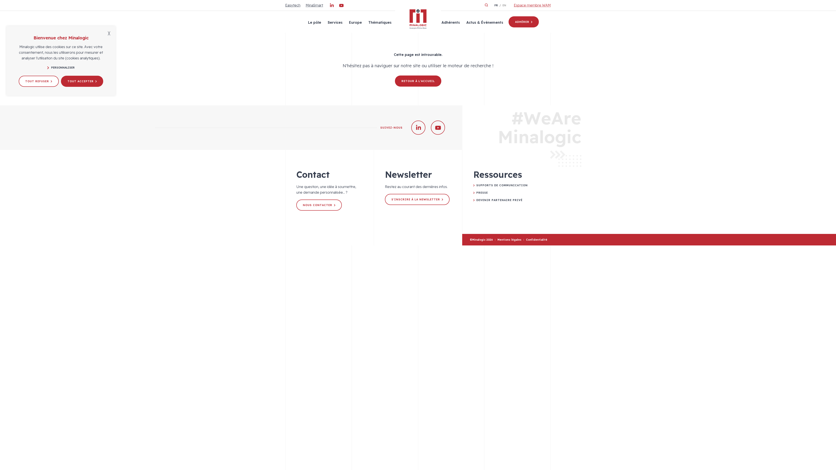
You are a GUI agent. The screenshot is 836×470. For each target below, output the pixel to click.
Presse (482, 192)
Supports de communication (502, 185)
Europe (355, 22)
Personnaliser (63, 67)
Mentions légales (509, 239)
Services (335, 22)
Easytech (292, 5)
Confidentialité (536, 239)
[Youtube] (341, 6)
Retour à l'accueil (418, 81)
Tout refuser (37, 81)
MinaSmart (314, 5)
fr (496, 5)
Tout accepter (80, 81)
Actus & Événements (484, 22)
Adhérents (451, 22)
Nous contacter (317, 205)
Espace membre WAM (532, 5)
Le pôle (314, 22)
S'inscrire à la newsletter (415, 199)
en (504, 5)
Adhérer (522, 22)
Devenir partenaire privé (499, 200)
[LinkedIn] (332, 6)
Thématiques (379, 22)
